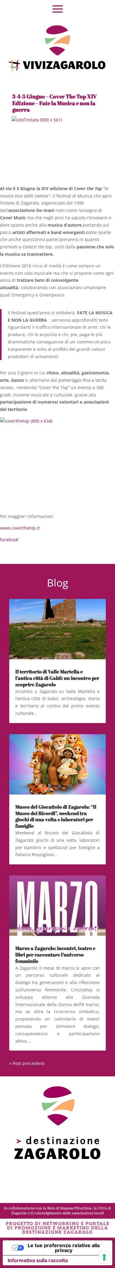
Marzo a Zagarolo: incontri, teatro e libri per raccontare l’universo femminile (55, 954)
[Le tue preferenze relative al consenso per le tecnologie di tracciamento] (104, 1257)
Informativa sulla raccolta (38, 1260)
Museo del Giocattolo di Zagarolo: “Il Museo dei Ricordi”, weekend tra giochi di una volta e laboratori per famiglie (55, 816)
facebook (9, 539)
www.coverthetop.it (20, 528)
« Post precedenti (27, 1063)
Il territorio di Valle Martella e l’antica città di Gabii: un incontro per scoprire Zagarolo (57, 678)
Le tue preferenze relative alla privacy (64, 1247)
